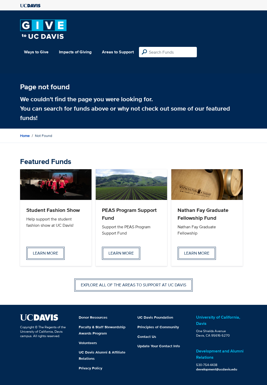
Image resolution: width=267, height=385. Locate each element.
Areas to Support (118, 52)
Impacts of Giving (75, 52)
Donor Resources (93, 317)
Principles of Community (158, 327)
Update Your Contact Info (158, 346)
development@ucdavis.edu (216, 369)
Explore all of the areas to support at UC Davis (133, 285)
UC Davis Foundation (155, 317)
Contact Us (146, 336)
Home (25, 135)
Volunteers (88, 342)
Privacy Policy (90, 368)
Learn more (45, 253)
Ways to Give (36, 52)
